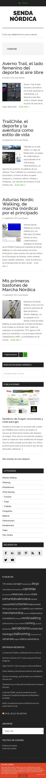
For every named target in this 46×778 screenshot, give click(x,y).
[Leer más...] (24, 107)
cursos (34, 599)
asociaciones (27, 584)
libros (20, 609)
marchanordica (12, 613)
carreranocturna (17, 589)
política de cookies (24, 772)
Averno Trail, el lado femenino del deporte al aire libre (22, 68)
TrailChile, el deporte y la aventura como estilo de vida (17, 128)
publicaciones (7, 623)
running (30, 623)
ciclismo (26, 594)
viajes (16, 639)
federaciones (34, 604)
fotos (4, 608)
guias (10, 609)
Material (5, 516)
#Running (6, 482)
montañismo (8, 618)
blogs (35, 583)
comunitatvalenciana (16, 599)
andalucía (10, 584)
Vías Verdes (7, 535)
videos (23, 639)
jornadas (15, 609)
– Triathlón (6, 506)
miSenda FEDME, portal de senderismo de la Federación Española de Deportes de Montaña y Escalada (20, 695)
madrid (25, 608)
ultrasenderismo (36, 634)
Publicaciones (8, 521)
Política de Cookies (9, 746)
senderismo (21, 628)
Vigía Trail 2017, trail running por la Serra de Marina (21, 666)
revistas (16, 623)
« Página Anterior (10, 355)
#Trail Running (8, 492)
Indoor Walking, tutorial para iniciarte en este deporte (22, 671)
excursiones (19, 604)
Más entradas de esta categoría (16, 459)
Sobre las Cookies (9, 748)
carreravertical (6, 594)
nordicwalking (31, 618)
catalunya (17, 594)
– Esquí (5, 501)
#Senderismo (8, 487)
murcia (18, 618)
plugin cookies (41, 774)
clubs (34, 594)
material (26, 613)
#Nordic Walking (9, 478)
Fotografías (7, 511)
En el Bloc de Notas (16, 713)
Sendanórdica (8, 525)
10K (4, 584)
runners (22, 623)
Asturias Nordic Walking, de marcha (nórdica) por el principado (20, 206)
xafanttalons (33, 639)
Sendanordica (6, 629)
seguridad (38, 623)
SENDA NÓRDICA (23, 16)
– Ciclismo (7, 497)
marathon (38, 608)
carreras (29, 589)
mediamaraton (36, 613)
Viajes (5, 530)
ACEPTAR (23, 776)
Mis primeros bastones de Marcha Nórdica (18, 285)
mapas (31, 609)
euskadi (6, 604)
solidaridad (36, 628)
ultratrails (8, 639)
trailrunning (22, 634)
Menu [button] (25, 3)
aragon (18, 583)
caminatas (6, 589)
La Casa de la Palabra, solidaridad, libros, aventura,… (22, 653)
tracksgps (7, 634)
